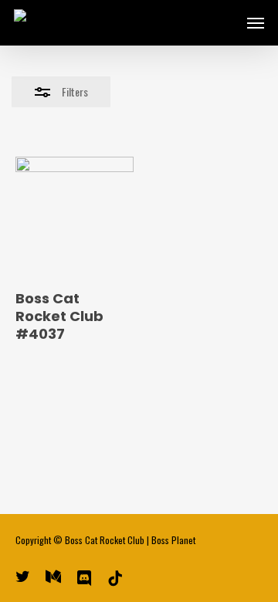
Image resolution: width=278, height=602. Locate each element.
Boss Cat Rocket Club (104, 539)
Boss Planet (173, 539)
